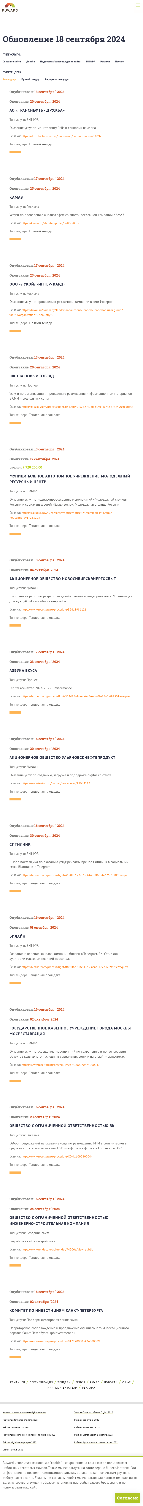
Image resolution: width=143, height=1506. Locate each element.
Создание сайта (12, 61)
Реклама (105, 61)
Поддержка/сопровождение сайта (60, 61)
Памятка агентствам (61, 1387)
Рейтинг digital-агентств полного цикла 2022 (96, 1442)
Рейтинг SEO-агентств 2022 (16, 1427)
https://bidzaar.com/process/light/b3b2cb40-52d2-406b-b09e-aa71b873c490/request (77, 407)
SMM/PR (90, 61)
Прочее (119, 61)
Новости (111, 1382)
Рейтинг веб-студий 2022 (86, 1419)
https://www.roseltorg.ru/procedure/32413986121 (54, 609)
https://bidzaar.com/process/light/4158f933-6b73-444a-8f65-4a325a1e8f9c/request (76, 875)
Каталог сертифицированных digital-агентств (24, 1412)
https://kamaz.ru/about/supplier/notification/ (50, 223)
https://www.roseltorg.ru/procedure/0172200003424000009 (61, 1341)
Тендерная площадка (57, 79)
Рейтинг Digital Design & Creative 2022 (93, 1434)
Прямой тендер (30, 79)
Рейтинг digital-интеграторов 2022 (19, 1442)
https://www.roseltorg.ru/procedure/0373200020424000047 (61, 1065)
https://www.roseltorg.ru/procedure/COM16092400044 (57, 1156)
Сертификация (41, 1382)
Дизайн (30, 61)
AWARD (94, 1382)
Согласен (127, 1498)
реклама (88, 1387)
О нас (126, 1382)
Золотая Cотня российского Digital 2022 (93, 1412)
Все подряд (9, 79)
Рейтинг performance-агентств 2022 (20, 1419)
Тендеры (64, 1382)
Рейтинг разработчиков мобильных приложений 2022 (29, 1434)
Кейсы (80, 1382)
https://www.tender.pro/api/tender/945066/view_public (57, 1249)
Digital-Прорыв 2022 (13, 1449)
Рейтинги (17, 1382)
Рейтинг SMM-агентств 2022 (88, 1427)
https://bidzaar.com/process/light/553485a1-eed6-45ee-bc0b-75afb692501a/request (76, 696)
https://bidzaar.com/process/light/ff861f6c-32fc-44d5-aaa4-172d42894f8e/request (75, 967)
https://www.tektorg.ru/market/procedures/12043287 (56, 783)
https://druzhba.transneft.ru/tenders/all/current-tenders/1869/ (61, 136)
